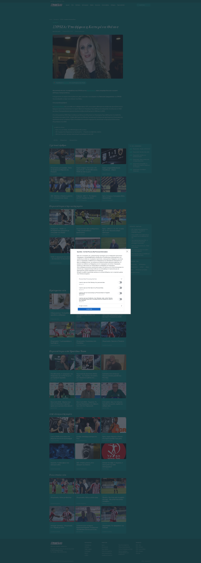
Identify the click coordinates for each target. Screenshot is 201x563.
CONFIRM (89, 309)
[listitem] (100, 279)
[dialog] (100, 281)
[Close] (127, 251)
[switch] (120, 282)
